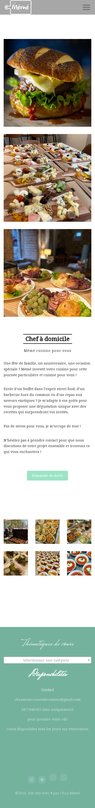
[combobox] (47, 660)
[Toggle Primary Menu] (86, 7)
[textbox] (47, 660)
